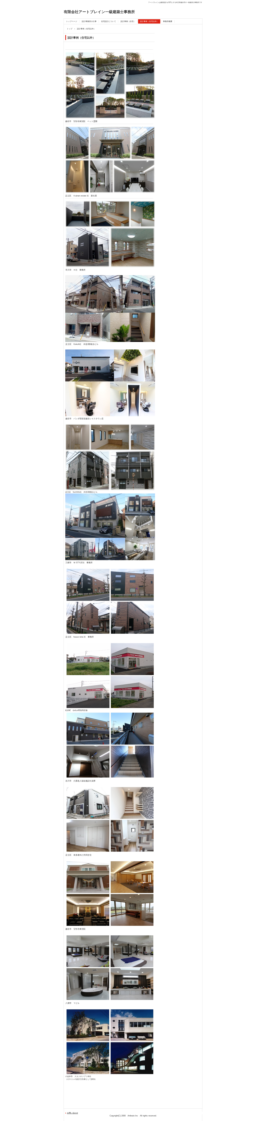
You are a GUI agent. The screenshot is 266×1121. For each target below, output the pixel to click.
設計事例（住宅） (128, 21)
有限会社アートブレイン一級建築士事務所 (99, 12)
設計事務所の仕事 (89, 21)
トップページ (71, 21)
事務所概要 (167, 21)
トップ (69, 29)
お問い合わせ (72, 1113)
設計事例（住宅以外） (149, 21)
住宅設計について (108, 21)
